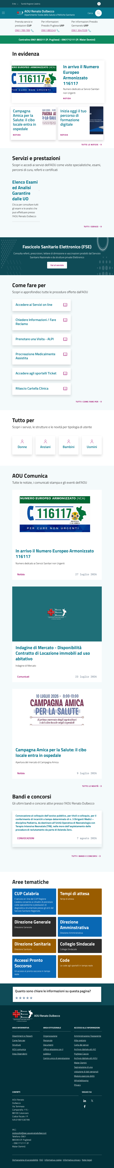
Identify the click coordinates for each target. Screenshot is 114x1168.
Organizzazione (50, 1036)
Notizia (21, 574)
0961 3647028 (79, 30)
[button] (15, 4)
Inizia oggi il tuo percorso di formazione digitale (73, 118)
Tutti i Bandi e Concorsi (84, 856)
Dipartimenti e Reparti (22, 1036)
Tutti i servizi (91, 226)
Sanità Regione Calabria (30, 3)
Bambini (69, 447)
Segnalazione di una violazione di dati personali (86, 1069)
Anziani (45, 447)
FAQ (41, 1160)
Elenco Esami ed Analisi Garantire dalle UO (25, 190)
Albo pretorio (80, 1040)
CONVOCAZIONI (25, 838)
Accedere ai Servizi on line (34, 305)
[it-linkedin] (84, 1101)
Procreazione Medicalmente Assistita (35, 356)
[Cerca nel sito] (98, 13)
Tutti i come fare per (87, 401)
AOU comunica (19, 1049)
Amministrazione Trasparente (87, 1036)
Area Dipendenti (19, 1053)
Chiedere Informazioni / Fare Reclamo (36, 322)
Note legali (87, 1160)
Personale (47, 1040)
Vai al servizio (57, 265)
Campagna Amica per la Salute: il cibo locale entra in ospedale (24, 120)
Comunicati (23, 676)
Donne (22, 447)
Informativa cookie (53, 1160)
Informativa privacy (72, 1160)
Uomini (92, 447)
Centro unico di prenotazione (56, 1058)
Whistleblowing (81, 1080)
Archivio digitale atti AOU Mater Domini (85, 1060)
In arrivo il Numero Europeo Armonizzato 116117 (81, 75)
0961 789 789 (22, 30)
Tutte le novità (90, 786)
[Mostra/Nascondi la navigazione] (3, 12)
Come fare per (18, 1040)
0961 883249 (48, 30)
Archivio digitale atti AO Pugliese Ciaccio (85, 1051)
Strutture (16, 1044)
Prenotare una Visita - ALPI (35, 339)
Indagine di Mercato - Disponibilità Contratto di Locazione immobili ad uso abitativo (53, 653)
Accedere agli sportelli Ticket (36, 373)
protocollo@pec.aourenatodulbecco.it (29, 1133)
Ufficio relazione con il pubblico (53, 1051)
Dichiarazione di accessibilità (25, 1160)
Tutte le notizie (89, 144)
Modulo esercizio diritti (84, 1076)
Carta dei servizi (81, 1044)
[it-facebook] (84, 1106)
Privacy (77, 1085)
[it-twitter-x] (92, 1101)
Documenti (48, 1044)
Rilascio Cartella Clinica (32, 388)
